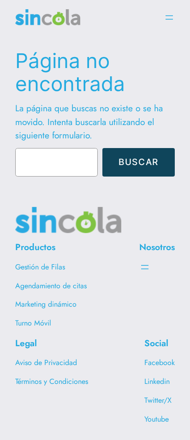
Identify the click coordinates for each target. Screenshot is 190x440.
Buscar (139, 161)
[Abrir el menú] (169, 17)
